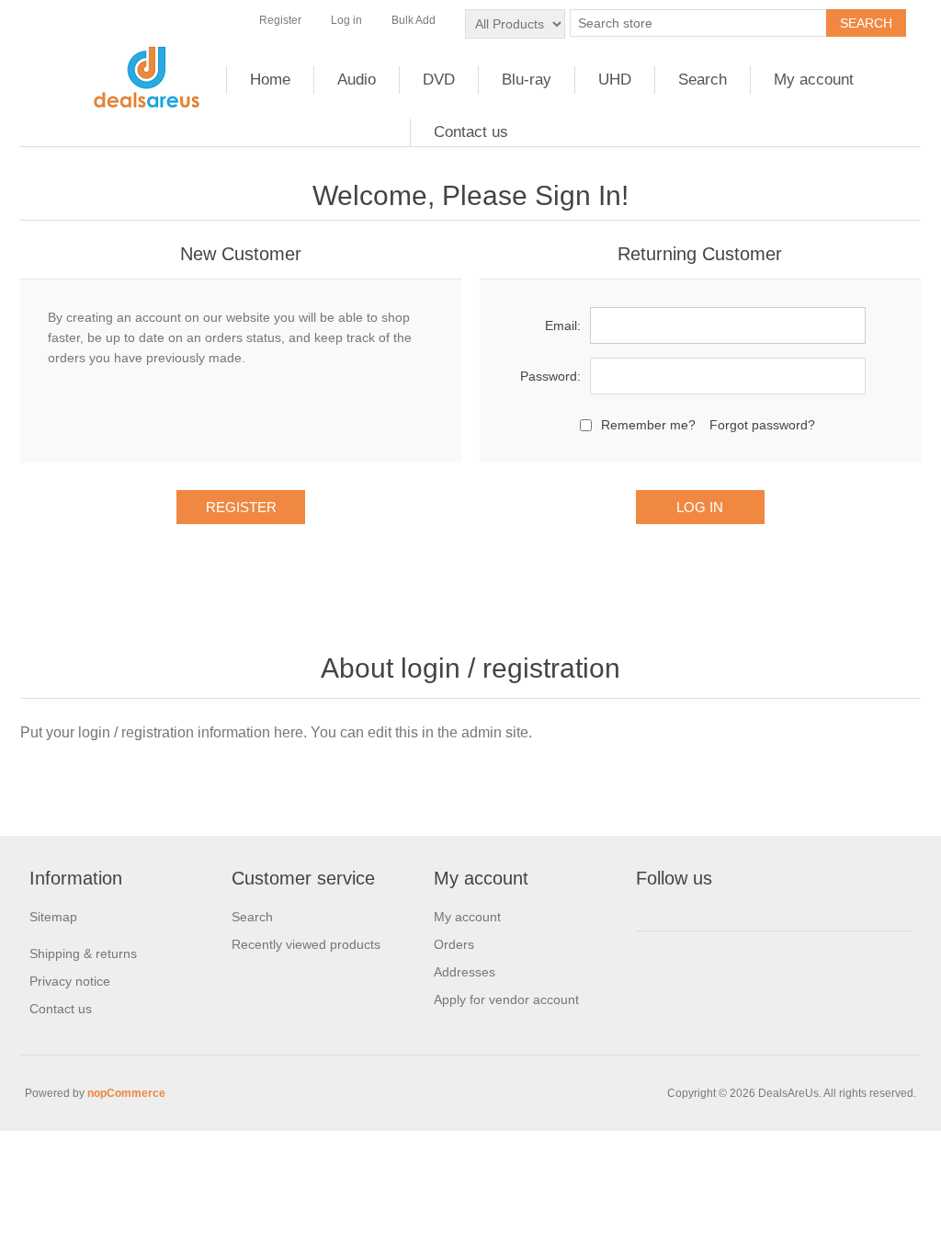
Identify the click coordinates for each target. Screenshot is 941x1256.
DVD (439, 79)
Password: (550, 376)
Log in (346, 20)
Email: (563, 325)
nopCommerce (126, 1093)
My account (814, 79)
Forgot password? (762, 424)
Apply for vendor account (506, 999)
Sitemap (53, 916)
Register (280, 20)
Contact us (471, 132)
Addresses (464, 972)
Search (702, 79)
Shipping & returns (83, 953)
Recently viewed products (306, 944)
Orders (454, 944)
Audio (356, 79)
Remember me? (648, 424)
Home (270, 79)
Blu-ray (526, 79)
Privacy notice (69, 981)
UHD (614, 79)
